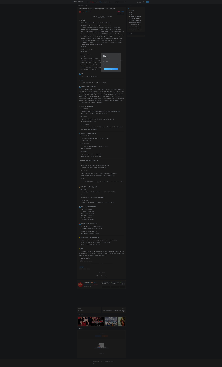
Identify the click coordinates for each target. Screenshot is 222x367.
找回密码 (117, 65)
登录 (111, 69)
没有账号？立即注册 (106, 57)
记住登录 (105, 66)
